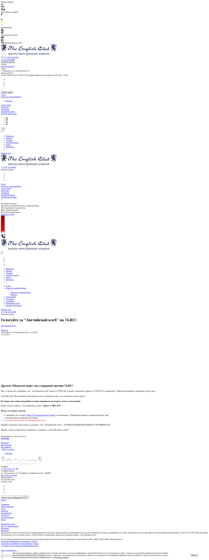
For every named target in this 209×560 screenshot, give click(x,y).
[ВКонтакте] (7, 118)
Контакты (5, 531)
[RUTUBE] (7, 120)
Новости (4, 511)
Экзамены (5, 109)
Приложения (6, 513)
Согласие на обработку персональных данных (20, 544)
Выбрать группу (8, 214)
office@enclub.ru (7, 66)
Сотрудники (6, 105)
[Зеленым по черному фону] (1, 25)
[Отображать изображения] (2, 30)
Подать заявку (7, 92)
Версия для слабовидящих (12, 498)
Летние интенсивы (9, 114)
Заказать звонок (8, 62)
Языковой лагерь (8, 112)
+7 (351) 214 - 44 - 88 (9, 469)
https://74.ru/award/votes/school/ (41, 415)
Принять (194, 555)
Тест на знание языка (9, 526)
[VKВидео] (7, 124)
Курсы (3, 500)
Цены (3, 520)
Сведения (5, 515)
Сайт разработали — (10, 550)
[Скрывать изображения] (2, 33)
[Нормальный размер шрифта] (2, 7)
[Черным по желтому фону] (1, 23)
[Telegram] (6, 122)
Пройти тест (6, 153)
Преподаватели (7, 507)
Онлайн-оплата (7, 517)
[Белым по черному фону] (1, 17)
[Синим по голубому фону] (1, 20)
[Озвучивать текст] (2, 38)
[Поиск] (3, 129)
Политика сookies (61, 557)
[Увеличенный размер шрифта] (3, 10)
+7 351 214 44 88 (11, 57)
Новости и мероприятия (11, 97)
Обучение (5, 107)
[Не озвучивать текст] (2, 41)
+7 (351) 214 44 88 (8, 167)
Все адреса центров (9, 475)
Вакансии (5, 528)
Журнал (9, 101)
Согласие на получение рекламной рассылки (19, 546)
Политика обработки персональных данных (19, 541)
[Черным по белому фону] (1, 15)
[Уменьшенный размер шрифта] (2, 4)
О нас (3, 95)
